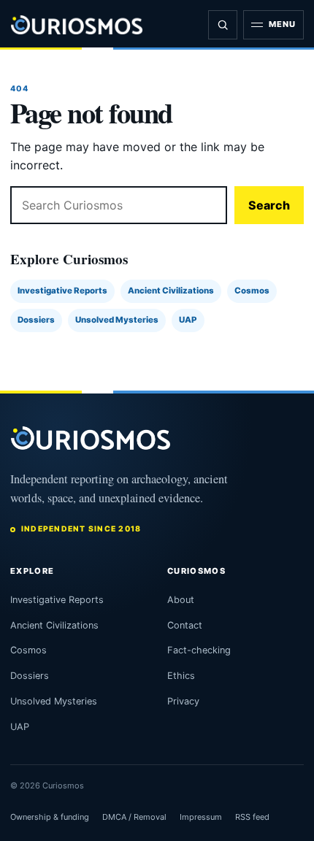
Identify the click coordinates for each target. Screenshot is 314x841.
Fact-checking (199, 650)
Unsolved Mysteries (116, 320)
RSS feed (252, 817)
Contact (184, 625)
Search (269, 205)
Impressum (201, 817)
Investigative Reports (62, 290)
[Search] (222, 24)
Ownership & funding (49, 817)
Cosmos (251, 290)
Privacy (183, 701)
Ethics (181, 675)
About (180, 599)
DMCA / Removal (134, 817)
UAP (188, 320)
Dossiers (36, 320)
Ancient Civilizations (171, 290)
